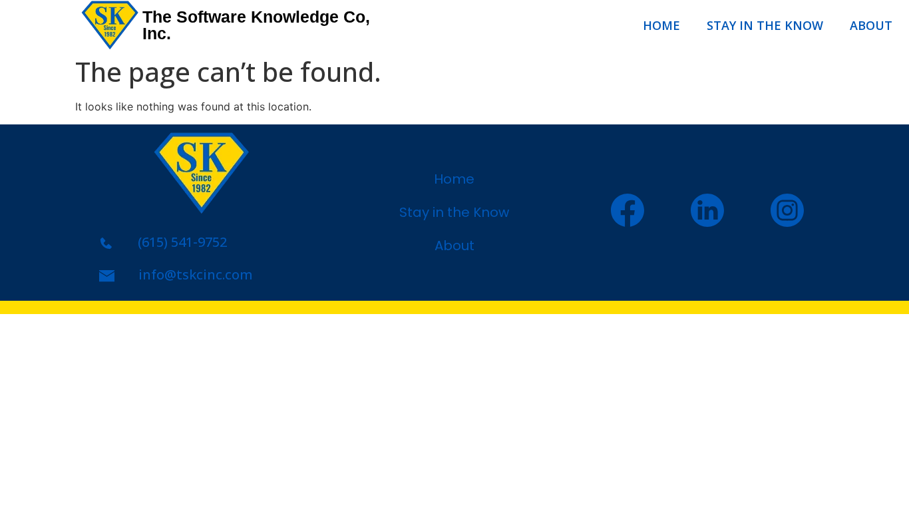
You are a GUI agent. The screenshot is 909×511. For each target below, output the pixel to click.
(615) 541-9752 (182, 242)
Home (661, 25)
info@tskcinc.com (195, 274)
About (871, 25)
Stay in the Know (765, 25)
